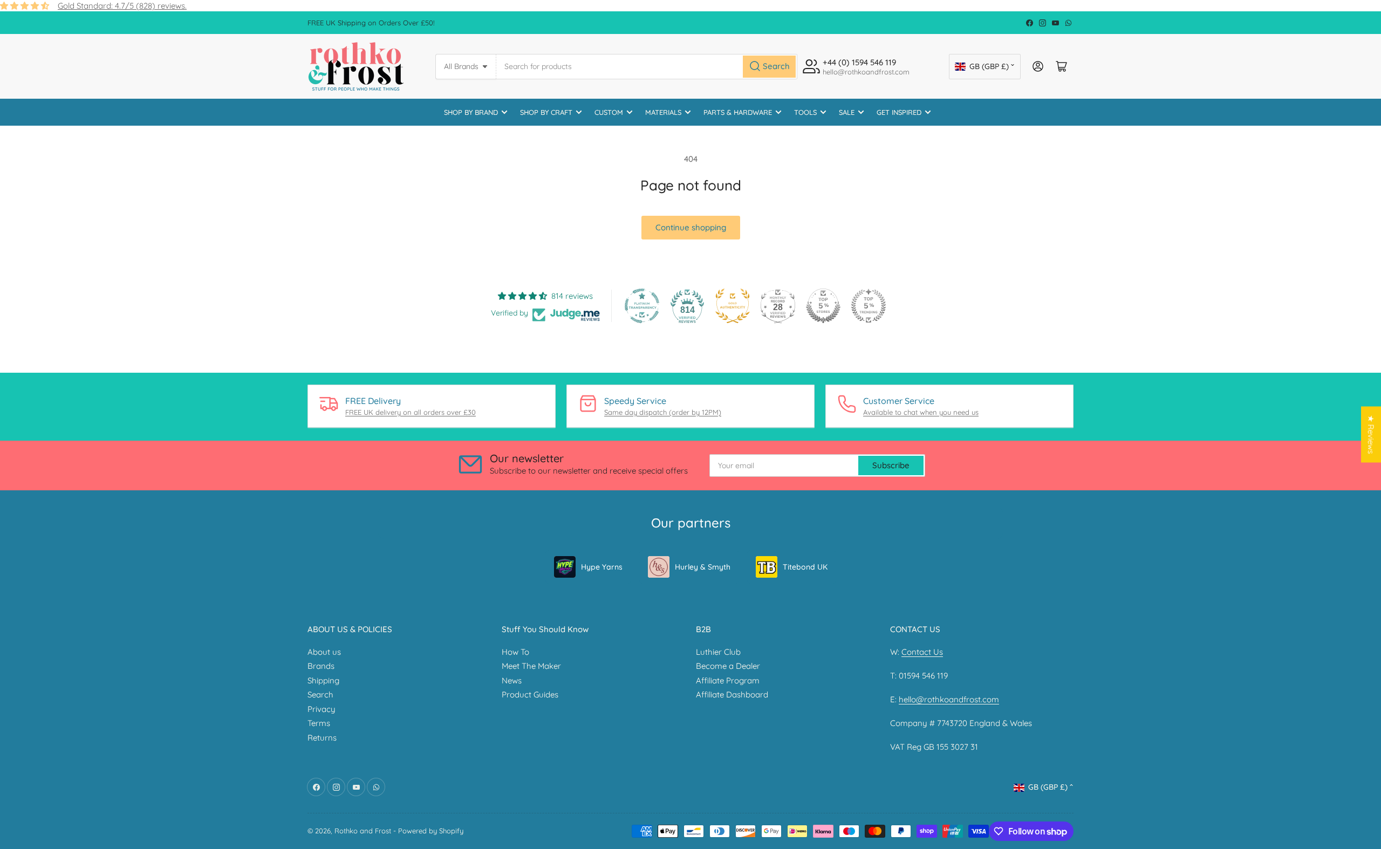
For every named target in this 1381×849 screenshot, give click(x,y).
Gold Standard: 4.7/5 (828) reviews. (122, 6)
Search (320, 694)
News (512, 680)
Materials (663, 112)
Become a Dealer (728, 666)
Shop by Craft (546, 112)
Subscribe (891, 465)
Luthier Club (718, 652)
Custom (608, 112)
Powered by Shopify (430, 830)
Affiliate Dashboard (732, 694)
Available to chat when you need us (921, 412)
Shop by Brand (471, 112)
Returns (322, 737)
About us (324, 652)
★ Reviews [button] (1371, 434)
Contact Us (922, 652)
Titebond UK (805, 567)
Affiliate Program (728, 680)
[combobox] (646, 66)
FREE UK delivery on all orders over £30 (410, 412)
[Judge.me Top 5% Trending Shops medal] (868, 306)
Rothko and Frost (362, 830)
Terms (318, 723)
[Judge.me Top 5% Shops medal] (823, 306)
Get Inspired (899, 112)
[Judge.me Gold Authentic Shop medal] (732, 306)
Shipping (323, 680)
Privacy (321, 709)
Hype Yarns (602, 567)
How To (515, 652)
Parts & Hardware (737, 112)
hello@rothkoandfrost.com (949, 699)
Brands (320, 666)
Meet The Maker (531, 666)
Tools (805, 112)
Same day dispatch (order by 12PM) (662, 412)
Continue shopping (690, 227)
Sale (846, 112)
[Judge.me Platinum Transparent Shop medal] (642, 306)
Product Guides (530, 694)
